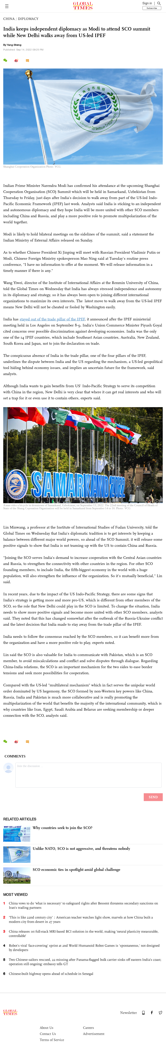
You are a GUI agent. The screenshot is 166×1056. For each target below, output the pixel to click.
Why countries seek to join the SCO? (62, 827)
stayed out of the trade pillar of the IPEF (52, 319)
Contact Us (48, 1034)
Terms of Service (52, 1040)
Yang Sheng (14, 44)
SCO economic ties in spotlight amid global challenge (76, 869)
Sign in (147, 3)
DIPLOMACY (28, 19)
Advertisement (93, 1034)
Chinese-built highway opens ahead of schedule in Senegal (51, 974)
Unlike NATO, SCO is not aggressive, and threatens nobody (81, 848)
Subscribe (152, 8)
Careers (88, 1028)
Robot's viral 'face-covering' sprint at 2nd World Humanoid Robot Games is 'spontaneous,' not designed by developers (84, 947)
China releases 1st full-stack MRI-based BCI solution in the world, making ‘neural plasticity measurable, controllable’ (83, 933)
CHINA (9, 19)
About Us (46, 1028)
